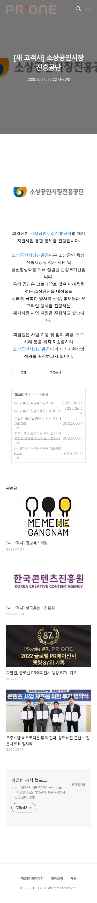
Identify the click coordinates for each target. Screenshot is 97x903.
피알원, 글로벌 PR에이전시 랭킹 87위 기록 (37, 421)
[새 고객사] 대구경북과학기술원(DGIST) (38, 450)
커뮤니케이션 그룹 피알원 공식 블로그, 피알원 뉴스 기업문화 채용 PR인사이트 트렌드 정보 (38, 792)
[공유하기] (31, 373)
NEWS (19, 394)
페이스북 (57, 878)
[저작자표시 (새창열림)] (67, 373)
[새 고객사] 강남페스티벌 (31, 403)
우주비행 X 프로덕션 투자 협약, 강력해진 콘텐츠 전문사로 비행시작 (37, 435)
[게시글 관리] (37, 373)
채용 (73, 878)
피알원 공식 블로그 (29, 780)
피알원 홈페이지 (32, 878)
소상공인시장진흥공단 (50, 233)
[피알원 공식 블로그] (40, 9)
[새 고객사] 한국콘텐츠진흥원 (34, 411)
